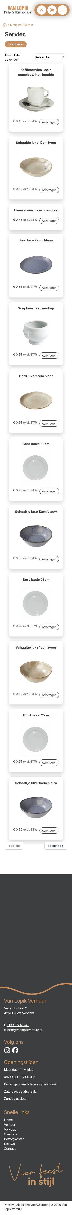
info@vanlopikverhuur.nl (24, 1030)
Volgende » (56, 845)
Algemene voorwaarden (32, 1204)
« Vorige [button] (14, 845)
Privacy (9, 1204)
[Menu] (62, 10)
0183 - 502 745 (18, 1025)
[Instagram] (7, 1050)
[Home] (4, 25)
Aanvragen (49, 122)
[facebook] (15, 1050)
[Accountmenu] (41, 10)
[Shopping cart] (52, 10)
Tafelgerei (16, 24)
